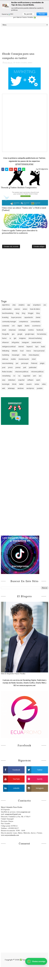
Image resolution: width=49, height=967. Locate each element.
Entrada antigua (39, 246)
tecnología (5, 384)
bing (17, 313)
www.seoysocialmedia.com (10, 835)
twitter (30, 63)
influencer (5, 342)
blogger (30, 313)
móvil (34, 359)
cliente (38, 317)
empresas (12, 330)
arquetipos (37, 305)
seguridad (26, 376)
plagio (42, 363)
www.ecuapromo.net (23, 812)
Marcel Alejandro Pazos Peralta (11, 807)
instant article (36, 342)
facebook (40, 330)
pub (24, 367)
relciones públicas (37, 372)
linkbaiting (5, 351)
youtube (39, 388)
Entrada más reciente (11, 246)
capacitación (28, 317)
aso (45, 305)
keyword (29, 347)
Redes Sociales (21, 63)
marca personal (39, 351)
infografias (15, 342)
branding (5, 317)
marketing (5, 355)
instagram (25, 342)
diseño (27, 326)
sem (34, 376)
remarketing (6, 376)
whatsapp (11, 388)
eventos (31, 330)
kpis (36, 347)
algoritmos (6, 305)
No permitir (28, 14)
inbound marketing (35, 338)
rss (19, 376)
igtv (15, 338)
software (30, 380)
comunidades (35, 322)
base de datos (35, 309)
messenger (15, 355)
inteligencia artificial (8, 347)
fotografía (5, 334)
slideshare (11, 380)
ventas (37, 384)
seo (40, 376)
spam (38, 380)
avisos (25, 309)
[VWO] (10, 14)
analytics (21, 305)
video (44, 384)
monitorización (24, 359)
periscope (24, 363)
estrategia (22, 330)
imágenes (22, 338)
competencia (23, 322)
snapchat (21, 380)
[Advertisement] (24, 275)
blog (23, 313)
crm (13, 326)
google (19, 334)
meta (24, 355)
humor (4, 338)
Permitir (42, 14)
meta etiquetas (34, 355)
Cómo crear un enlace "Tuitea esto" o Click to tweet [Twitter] (24, 209)
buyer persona (16, 317)
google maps (29, 334)
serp (3, 380)
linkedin (14, 351)
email (4, 330)
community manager (9, 322)
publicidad (32, 367)
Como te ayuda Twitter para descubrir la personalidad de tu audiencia (19, 231)
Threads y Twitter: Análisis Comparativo (19, 187)
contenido (5, 326)
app (28, 305)
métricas (5, 359)
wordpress (30, 388)
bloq (38, 313)
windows (21, 388)
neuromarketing (7, 363)
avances (17, 309)
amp (14, 305)
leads (43, 347)
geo (13, 334)
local (21, 351)
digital (20, 326)
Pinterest (34, 363)
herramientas (41, 334)
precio (10, 367)
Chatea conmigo (36, 961)
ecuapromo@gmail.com (13, 814)
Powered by (5, 14)
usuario (29, 384)
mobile (13, 359)
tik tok (14, 384)
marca (28, 351)
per (17, 363)
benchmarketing (7, 313)
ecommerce (36, 326)
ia (10, 338)
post (3, 367)
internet (21, 347)
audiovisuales (6, 309)
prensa (18, 367)
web (3, 388)
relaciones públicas (21, 372)
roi (14, 376)
